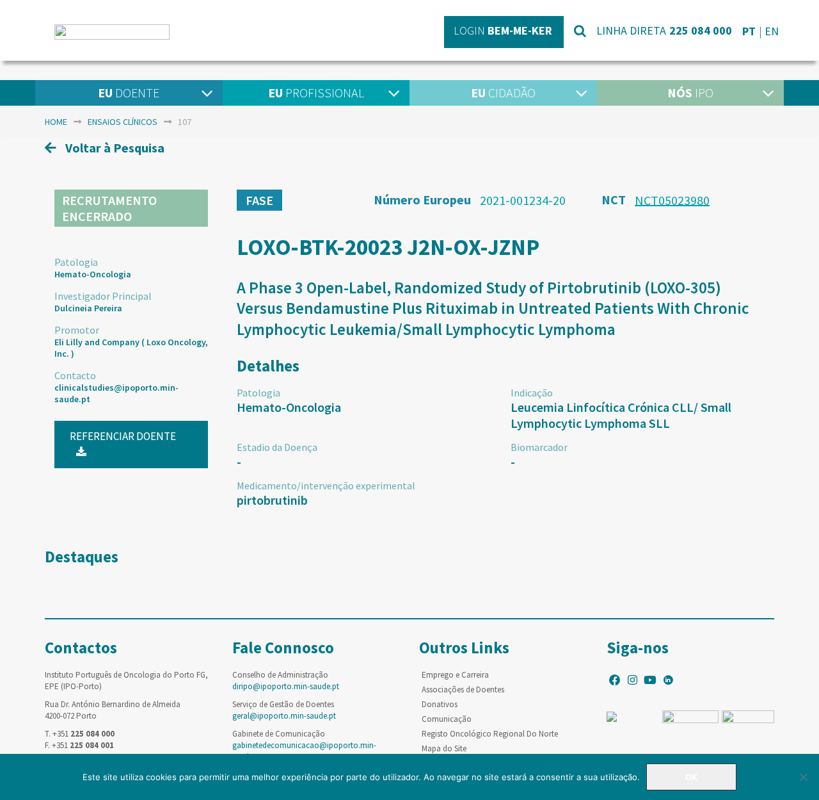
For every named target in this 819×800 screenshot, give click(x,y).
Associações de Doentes (463, 689)
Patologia (76, 262)
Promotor (76, 329)
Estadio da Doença (277, 447)
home (56, 121)
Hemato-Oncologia (92, 274)
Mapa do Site (444, 748)
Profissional (316, 93)
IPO (690, 93)
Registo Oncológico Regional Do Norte (490, 733)
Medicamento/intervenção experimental (326, 485)
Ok (691, 777)
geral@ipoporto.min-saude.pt (284, 715)
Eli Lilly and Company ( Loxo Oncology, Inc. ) (131, 347)
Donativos (439, 704)
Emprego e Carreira (455, 674)
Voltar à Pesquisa (113, 148)
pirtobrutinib (272, 500)
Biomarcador (539, 447)
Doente (128, 93)
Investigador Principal (103, 296)
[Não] (803, 777)
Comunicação (447, 719)
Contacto (75, 375)
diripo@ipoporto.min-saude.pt (285, 686)
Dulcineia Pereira (88, 308)
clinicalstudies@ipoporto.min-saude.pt (116, 393)
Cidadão (503, 93)
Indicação (532, 392)
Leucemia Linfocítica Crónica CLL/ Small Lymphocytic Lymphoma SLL (621, 415)
